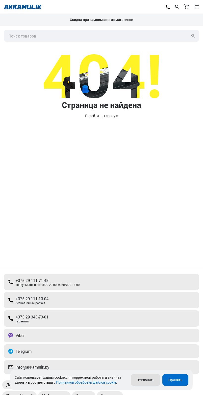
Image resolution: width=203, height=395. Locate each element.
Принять (175, 379)
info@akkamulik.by (32, 367)
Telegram (24, 351)
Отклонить (145, 379)
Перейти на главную (101, 115)
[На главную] (23, 7)
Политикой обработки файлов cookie (86, 382)
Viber (20, 335)
